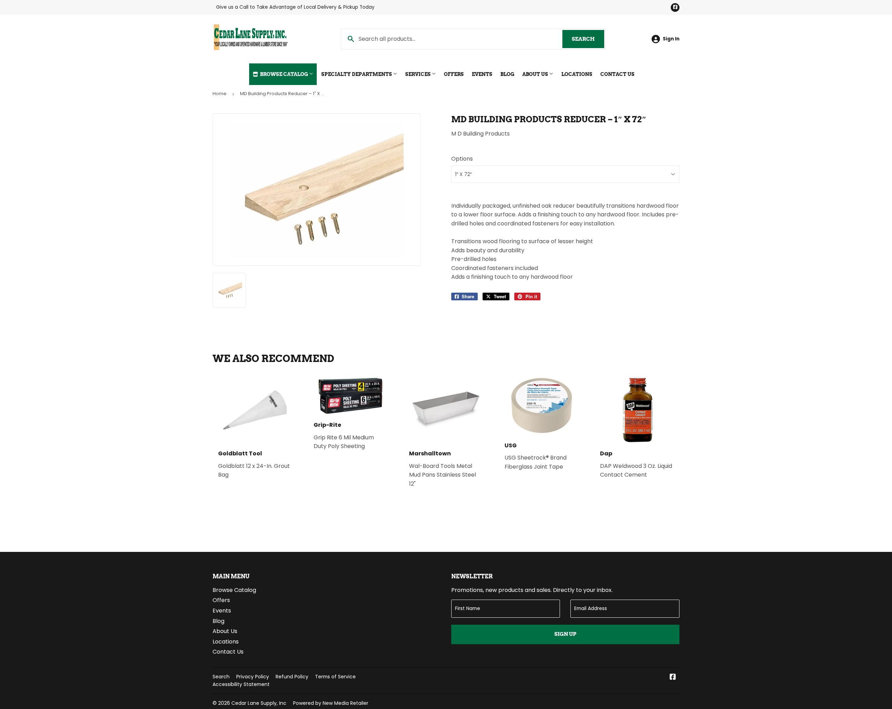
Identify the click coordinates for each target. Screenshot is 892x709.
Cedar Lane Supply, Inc (258, 703)
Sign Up (565, 634)
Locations (576, 74)
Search (588, 39)
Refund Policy (292, 676)
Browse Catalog (284, 74)
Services (418, 74)
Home (219, 93)
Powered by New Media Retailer (330, 703)
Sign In (671, 39)
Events (482, 74)
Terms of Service (335, 676)
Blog (507, 74)
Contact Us (617, 74)
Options (462, 159)
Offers (454, 74)
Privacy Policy (252, 676)
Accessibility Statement (241, 684)
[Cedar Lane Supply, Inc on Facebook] (673, 677)
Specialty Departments (357, 74)
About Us (535, 74)
